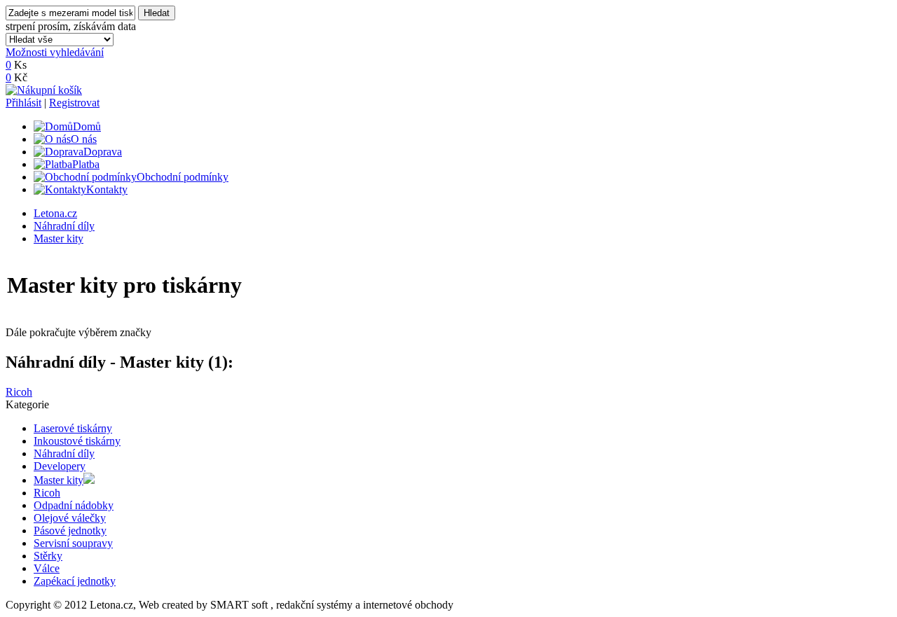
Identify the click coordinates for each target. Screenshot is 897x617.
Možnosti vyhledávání (55, 52)
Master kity (58, 238)
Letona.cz (55, 213)
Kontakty (107, 189)
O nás (84, 139)
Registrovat (74, 103)
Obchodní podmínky (182, 177)
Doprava (102, 152)
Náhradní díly (64, 226)
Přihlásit (23, 103)
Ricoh (19, 392)
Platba (86, 164)
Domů (87, 126)
